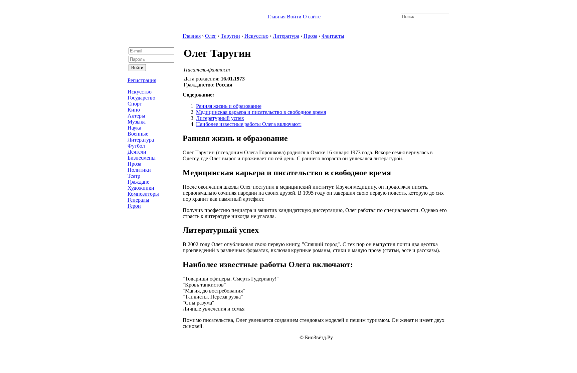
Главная (276, 16)
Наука (134, 128)
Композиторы (143, 194)
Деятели (137, 152)
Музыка (137, 122)
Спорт (135, 104)
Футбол (136, 146)
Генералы (138, 200)
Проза (134, 164)
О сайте (312, 16)
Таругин (230, 36)
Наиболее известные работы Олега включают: (249, 124)
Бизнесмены (142, 158)
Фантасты (333, 36)
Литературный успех (220, 118)
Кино (134, 110)
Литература (141, 140)
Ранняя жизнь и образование (228, 106)
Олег (210, 36)
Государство (141, 98)
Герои (134, 206)
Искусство (140, 92)
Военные (138, 134)
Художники (141, 188)
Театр (134, 176)
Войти (294, 16)
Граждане (138, 182)
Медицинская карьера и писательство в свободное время (261, 112)
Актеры (136, 116)
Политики (139, 170)
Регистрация (142, 80)
